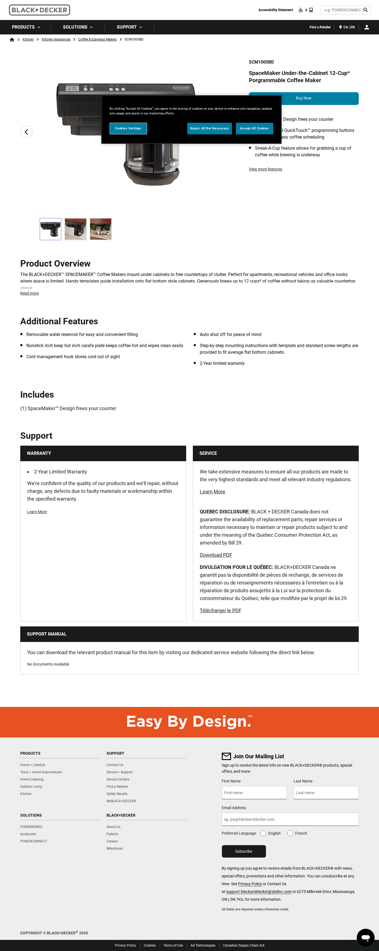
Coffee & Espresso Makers (97, 39)
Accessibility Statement (276, 10)
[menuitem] (25, 27)
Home (12, 39)
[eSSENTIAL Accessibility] (306, 10)
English (274, 833)
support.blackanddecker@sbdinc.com (259, 891)
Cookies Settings (128, 128)
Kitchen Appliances (56, 39)
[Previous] (26, 132)
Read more (29, 293)
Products (23, 27)
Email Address (234, 808)
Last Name (303, 781)
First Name (231, 781)
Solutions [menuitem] (75, 27)
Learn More (37, 512)
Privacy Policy (250, 884)
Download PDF (216, 555)
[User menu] (367, 27)
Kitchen (28, 39)
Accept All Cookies (254, 128)
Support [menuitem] (127, 27)
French (301, 833)
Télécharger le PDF (220, 610)
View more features (265, 169)
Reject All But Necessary (209, 128)
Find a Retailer (320, 27)
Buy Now (304, 98)
